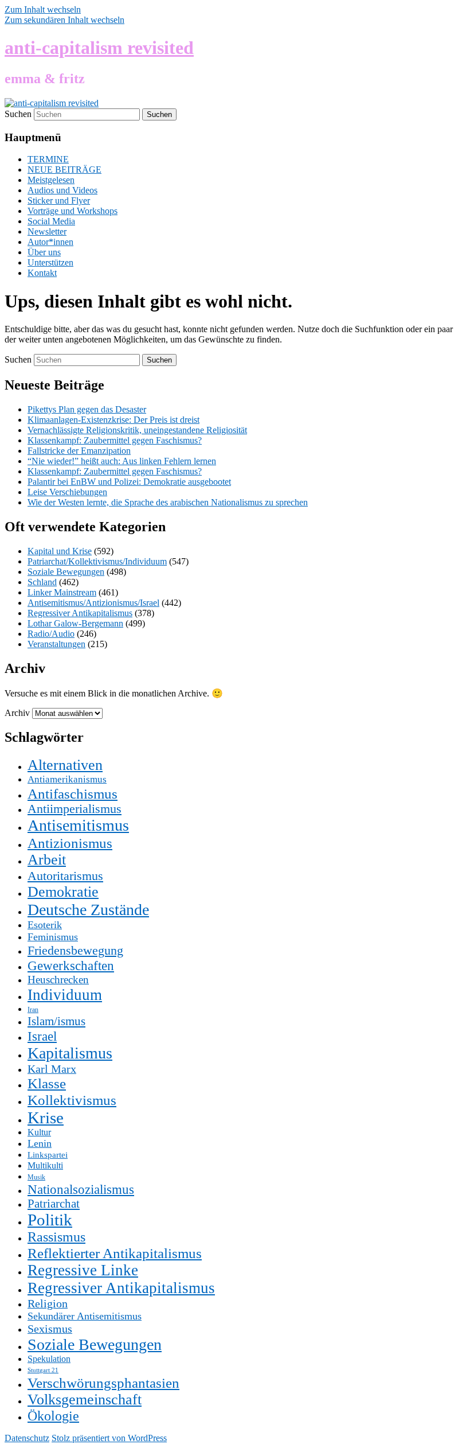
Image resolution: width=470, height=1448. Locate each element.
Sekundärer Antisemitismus (85, 1316)
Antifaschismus (72, 793)
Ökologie (53, 1415)
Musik (36, 1177)
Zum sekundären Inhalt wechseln (64, 20)
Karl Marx (52, 1068)
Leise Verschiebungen (67, 492)
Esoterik (45, 925)
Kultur (39, 1132)
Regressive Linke (83, 1270)
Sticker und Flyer (59, 200)
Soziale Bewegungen (66, 572)
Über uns (44, 252)
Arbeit (47, 859)
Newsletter (47, 231)
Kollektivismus (72, 1100)
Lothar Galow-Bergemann (75, 623)
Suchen (18, 114)
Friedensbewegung (75, 950)
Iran (33, 1010)
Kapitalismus (70, 1053)
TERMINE (48, 159)
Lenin (40, 1143)
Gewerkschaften (71, 965)
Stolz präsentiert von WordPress (109, 1438)
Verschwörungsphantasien (103, 1383)
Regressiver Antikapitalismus (80, 613)
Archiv (17, 713)
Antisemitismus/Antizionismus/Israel (93, 603)
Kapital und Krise (60, 551)
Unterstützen (50, 262)
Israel (42, 1036)
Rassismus (56, 1236)
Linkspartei (48, 1154)
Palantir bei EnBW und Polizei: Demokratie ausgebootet (129, 481)
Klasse (47, 1083)
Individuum (65, 994)
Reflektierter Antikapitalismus (115, 1253)
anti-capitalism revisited (99, 47)
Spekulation (49, 1359)
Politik (50, 1219)
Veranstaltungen (56, 644)
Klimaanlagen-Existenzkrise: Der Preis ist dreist (113, 420)
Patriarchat (54, 1203)
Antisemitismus (78, 825)
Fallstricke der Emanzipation (79, 451)
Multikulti (45, 1165)
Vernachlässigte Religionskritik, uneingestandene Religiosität (137, 430)
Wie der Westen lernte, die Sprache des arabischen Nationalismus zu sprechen (168, 502)
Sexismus (50, 1328)
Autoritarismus (65, 876)
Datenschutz (27, 1438)
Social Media (51, 221)
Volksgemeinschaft (85, 1399)
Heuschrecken (58, 980)
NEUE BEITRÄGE (64, 169)
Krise (46, 1117)
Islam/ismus (56, 1021)
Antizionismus (70, 843)
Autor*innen (50, 242)
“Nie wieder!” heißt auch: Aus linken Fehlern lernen (122, 461)
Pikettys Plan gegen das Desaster (87, 409)
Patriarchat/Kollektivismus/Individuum (97, 561)
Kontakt (42, 273)
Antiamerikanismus (67, 779)
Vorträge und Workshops (72, 211)
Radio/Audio (51, 634)
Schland (42, 582)
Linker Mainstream (62, 592)
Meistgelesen (51, 180)
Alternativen (65, 765)
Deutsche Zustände (88, 909)
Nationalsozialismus (81, 1189)
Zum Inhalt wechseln (43, 9)
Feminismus (53, 937)
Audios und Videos (62, 190)
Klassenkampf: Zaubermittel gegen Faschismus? (115, 440)
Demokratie (63, 891)
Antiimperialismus (75, 809)
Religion (48, 1303)
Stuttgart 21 (43, 1370)
